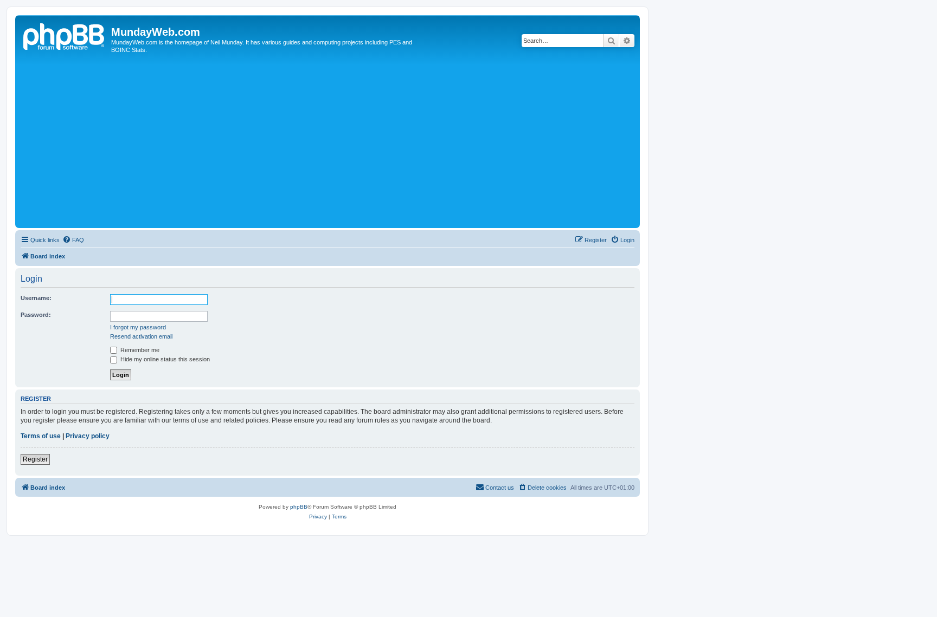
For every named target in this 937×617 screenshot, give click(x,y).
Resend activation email (141, 336)
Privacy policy (88, 436)
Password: (36, 314)
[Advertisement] (343, 144)
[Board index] (64, 35)
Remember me (139, 350)
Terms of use (41, 436)
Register (35, 459)
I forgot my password (138, 327)
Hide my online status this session (164, 359)
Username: (36, 298)
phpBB (298, 507)
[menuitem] (73, 239)
